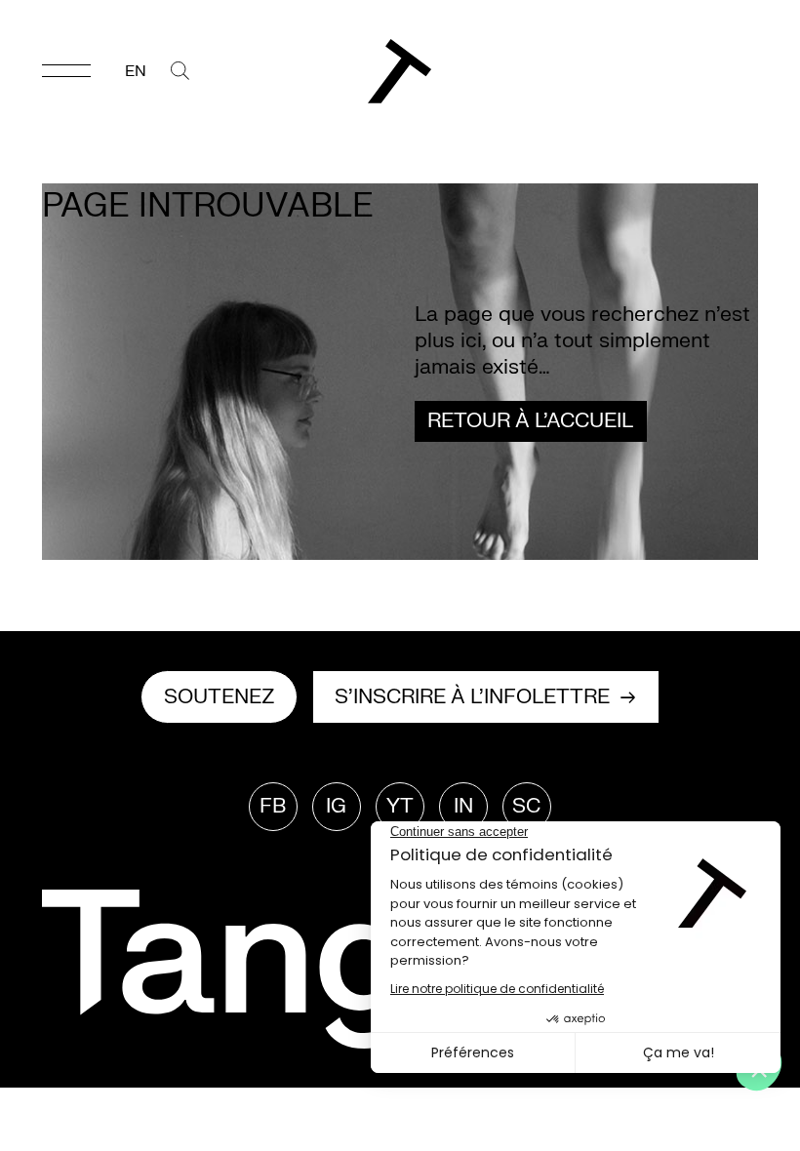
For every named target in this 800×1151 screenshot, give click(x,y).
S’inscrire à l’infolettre (472, 697)
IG (336, 806)
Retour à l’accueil (530, 421)
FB (273, 806)
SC (526, 806)
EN (135, 71)
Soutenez (219, 697)
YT (400, 806)
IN (463, 806)
